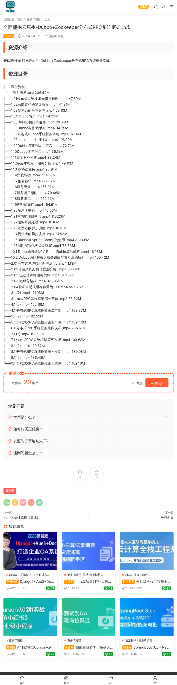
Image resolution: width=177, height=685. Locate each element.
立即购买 (156, 383)
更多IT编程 (56, 36)
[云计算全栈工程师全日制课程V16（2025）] (147, 551)
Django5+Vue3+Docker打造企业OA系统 (29, 581)
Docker (13, 574)
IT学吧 (10, 7)
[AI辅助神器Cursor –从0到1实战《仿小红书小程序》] (30, 617)
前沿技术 (26, 574)
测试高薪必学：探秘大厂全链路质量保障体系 (87, 647)
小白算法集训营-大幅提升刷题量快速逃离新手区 (88, 581)
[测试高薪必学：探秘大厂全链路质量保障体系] (88, 617)
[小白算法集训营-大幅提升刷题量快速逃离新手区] (88, 551)
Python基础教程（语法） (21, 517)
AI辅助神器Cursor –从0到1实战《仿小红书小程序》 (30, 647)
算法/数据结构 (91, 574)
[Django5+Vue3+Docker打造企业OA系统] (30, 551)
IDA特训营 (166, 517)
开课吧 (10, 490)
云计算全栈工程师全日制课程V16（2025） (146, 581)
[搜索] (156, 6)
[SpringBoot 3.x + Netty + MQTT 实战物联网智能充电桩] (147, 617)
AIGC (128, 574)
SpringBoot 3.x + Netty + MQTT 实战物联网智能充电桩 (146, 647)
